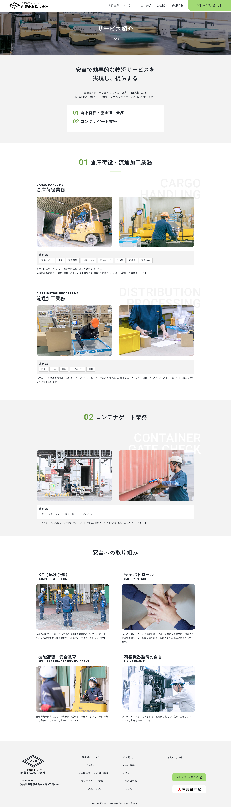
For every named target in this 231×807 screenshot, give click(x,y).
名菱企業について (119, 5)
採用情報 (178, 5)
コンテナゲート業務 (92, 781)
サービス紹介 (143, 5)
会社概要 (130, 765)
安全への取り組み (91, 789)
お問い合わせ (209, 5)
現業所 (128, 789)
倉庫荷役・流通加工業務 (95, 773)
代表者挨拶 (131, 781)
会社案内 (162, 5)
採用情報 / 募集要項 (189, 777)
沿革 (127, 773)
